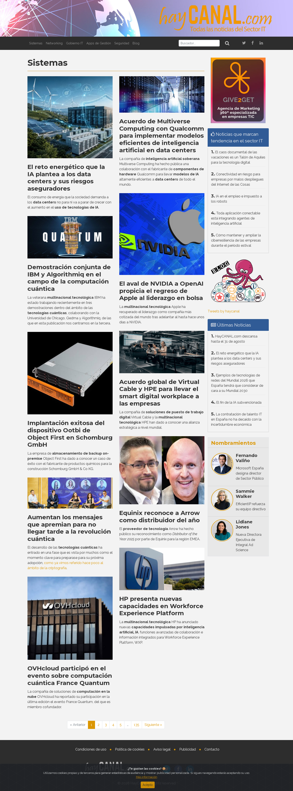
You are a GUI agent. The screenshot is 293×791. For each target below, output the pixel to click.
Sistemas (35, 43)
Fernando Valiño (246, 458)
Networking (54, 43)
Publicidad (187, 749)
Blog (136, 43)
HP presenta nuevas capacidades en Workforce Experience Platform (161, 606)
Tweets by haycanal (224, 311)
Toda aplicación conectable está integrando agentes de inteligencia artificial (235, 218)
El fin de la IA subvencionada (238, 402)
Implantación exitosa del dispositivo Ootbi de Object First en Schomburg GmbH (70, 433)
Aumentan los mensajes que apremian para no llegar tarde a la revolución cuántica (69, 527)
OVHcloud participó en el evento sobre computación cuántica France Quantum (69, 675)
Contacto (211, 749)
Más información (146, 777)
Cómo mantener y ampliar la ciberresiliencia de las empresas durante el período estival (236, 240)
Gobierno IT (74, 43)
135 (136, 725)
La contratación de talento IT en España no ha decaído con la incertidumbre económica (236, 419)
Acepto (148, 785)
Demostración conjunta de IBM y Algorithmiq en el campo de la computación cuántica (69, 277)
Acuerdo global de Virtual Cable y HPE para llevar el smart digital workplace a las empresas (159, 392)
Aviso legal (162, 749)
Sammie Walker (245, 494)
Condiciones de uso (90, 749)
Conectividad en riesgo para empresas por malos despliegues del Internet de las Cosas (237, 179)
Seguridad (121, 43)
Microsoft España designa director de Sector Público (250, 473)
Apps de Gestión (98, 43)
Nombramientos (233, 443)
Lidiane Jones (244, 524)
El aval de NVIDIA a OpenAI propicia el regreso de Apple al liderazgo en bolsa (161, 290)
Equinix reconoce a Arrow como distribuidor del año (159, 516)
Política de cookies (130, 749)
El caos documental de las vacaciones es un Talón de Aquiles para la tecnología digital (238, 157)
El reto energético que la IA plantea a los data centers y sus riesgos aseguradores (66, 177)
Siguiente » (153, 725)
